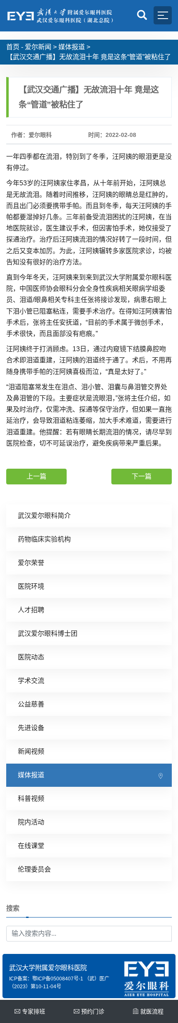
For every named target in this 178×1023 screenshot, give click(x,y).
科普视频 (31, 798)
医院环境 (31, 586)
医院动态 (31, 657)
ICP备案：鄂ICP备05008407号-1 (46, 979)
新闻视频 (31, 751)
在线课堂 (31, 845)
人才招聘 (31, 609)
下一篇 (142, 476)
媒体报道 (71, 46)
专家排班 (33, 1011)
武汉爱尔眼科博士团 (47, 633)
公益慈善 (31, 704)
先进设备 (31, 727)
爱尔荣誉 (31, 562)
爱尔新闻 (38, 46)
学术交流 (31, 680)
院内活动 (31, 822)
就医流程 (152, 1011)
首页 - (14, 46)
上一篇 (36, 476)
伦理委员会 (34, 869)
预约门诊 (92, 1011)
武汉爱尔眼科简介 (44, 515)
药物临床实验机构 (44, 539)
